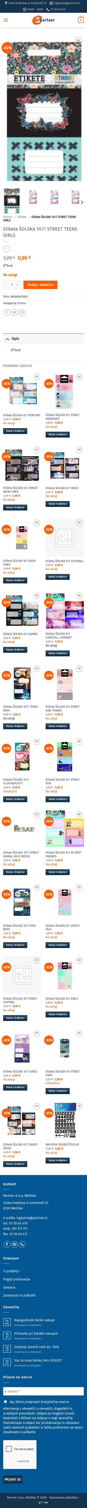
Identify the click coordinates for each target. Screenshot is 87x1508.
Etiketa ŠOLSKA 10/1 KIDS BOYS (19, 927)
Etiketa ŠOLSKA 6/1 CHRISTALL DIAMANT (59, 635)
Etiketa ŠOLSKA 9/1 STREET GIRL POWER (63, 708)
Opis (15, 339)
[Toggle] (7, 338)
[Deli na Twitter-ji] (14, 312)
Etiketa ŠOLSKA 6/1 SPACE (62, 488)
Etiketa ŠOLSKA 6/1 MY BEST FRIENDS (64, 854)
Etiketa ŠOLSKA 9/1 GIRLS (62, 998)
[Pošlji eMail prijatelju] (22, 312)
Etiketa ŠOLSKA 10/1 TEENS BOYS (20, 708)
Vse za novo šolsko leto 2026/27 (38, 1360)
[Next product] (7, 249)
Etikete (22, 217)
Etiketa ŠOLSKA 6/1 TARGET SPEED (20, 1146)
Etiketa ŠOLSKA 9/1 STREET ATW (63, 781)
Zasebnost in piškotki (19, 1295)
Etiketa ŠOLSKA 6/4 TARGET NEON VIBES (20, 490)
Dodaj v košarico (40, 285)
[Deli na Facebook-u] (7, 312)
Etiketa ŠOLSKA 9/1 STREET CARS (63, 1073)
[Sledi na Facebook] (7, 1244)
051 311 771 (19, 1229)
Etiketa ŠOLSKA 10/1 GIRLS (20, 1071)
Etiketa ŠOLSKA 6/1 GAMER (20, 634)
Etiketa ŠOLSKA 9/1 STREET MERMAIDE (63, 417)
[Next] (77, 111)
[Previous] (10, 111)
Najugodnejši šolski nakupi (34, 1320)
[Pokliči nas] (22, 1244)
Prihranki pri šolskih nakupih (36, 1334)
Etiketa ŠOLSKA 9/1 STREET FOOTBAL (20, 1000)
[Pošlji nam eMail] (14, 1244)
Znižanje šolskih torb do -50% (36, 1347)
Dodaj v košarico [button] (15, 431)
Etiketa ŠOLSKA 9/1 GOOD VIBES (19, 562)
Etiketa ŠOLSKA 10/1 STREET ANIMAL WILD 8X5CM (21, 854)
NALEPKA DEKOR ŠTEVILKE (62, 1144)
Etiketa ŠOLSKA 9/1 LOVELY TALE (63, 927)
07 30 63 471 (18, 1234)
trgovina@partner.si (32, 1218)
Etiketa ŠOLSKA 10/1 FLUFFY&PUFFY (16, 781)
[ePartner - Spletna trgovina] (43, 20)
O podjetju (11, 1271)
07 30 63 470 (18, 1223)
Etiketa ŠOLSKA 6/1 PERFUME (21, 415)
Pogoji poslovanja (16, 1279)
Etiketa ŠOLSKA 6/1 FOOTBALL (65, 561)
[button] (5, 20)
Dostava (9, 1287)
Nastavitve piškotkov (63, 1497)
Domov (7, 217)
